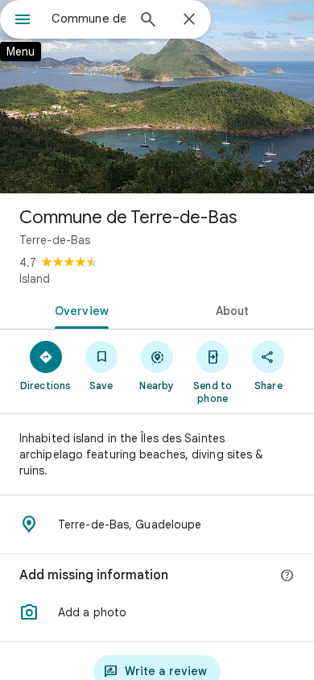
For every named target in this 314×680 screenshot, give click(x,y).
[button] (157, 612)
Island (34, 279)
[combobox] (89, 18)
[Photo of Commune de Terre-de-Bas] (157, 96)
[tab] (78, 309)
